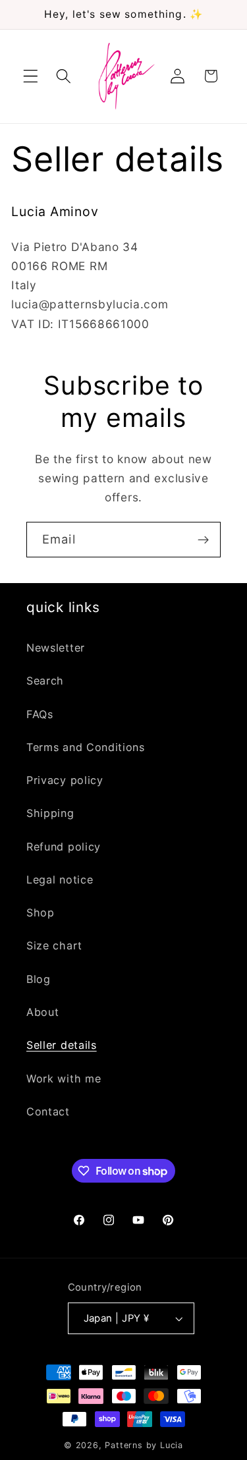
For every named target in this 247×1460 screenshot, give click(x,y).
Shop (40, 912)
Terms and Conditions (85, 747)
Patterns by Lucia (144, 1445)
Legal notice (59, 879)
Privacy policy (64, 780)
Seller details (61, 1045)
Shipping (50, 813)
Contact (48, 1111)
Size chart (54, 945)
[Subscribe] (203, 539)
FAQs (39, 714)
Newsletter (55, 647)
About (42, 1012)
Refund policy (63, 846)
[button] (30, 76)
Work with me (63, 1078)
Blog (38, 979)
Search (45, 680)
